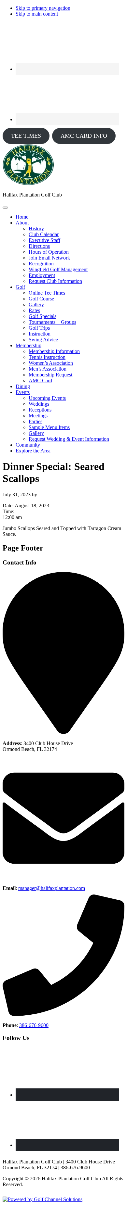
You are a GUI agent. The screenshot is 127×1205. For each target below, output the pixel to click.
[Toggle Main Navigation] (5, 208)
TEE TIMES (26, 136)
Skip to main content (37, 14)
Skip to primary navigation (43, 8)
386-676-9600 (34, 1025)
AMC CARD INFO (84, 136)
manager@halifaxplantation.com (51, 888)
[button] (22, 222)
